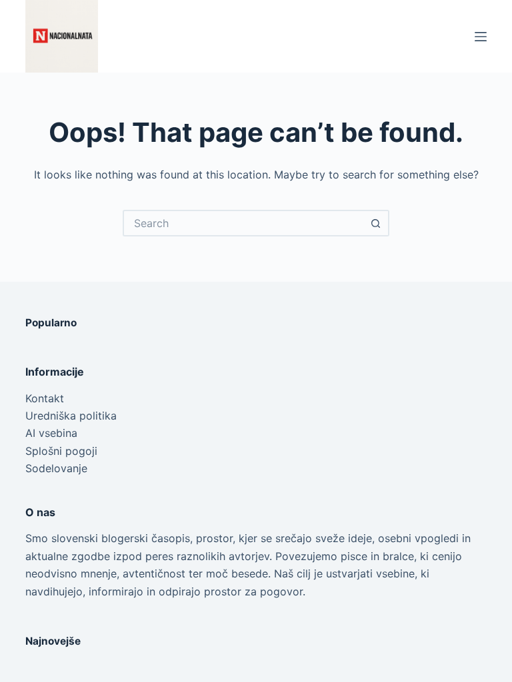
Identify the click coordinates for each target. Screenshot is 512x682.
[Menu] (481, 37)
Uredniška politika (71, 415)
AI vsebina (51, 433)
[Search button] (376, 223)
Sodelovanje (56, 468)
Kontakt (44, 398)
